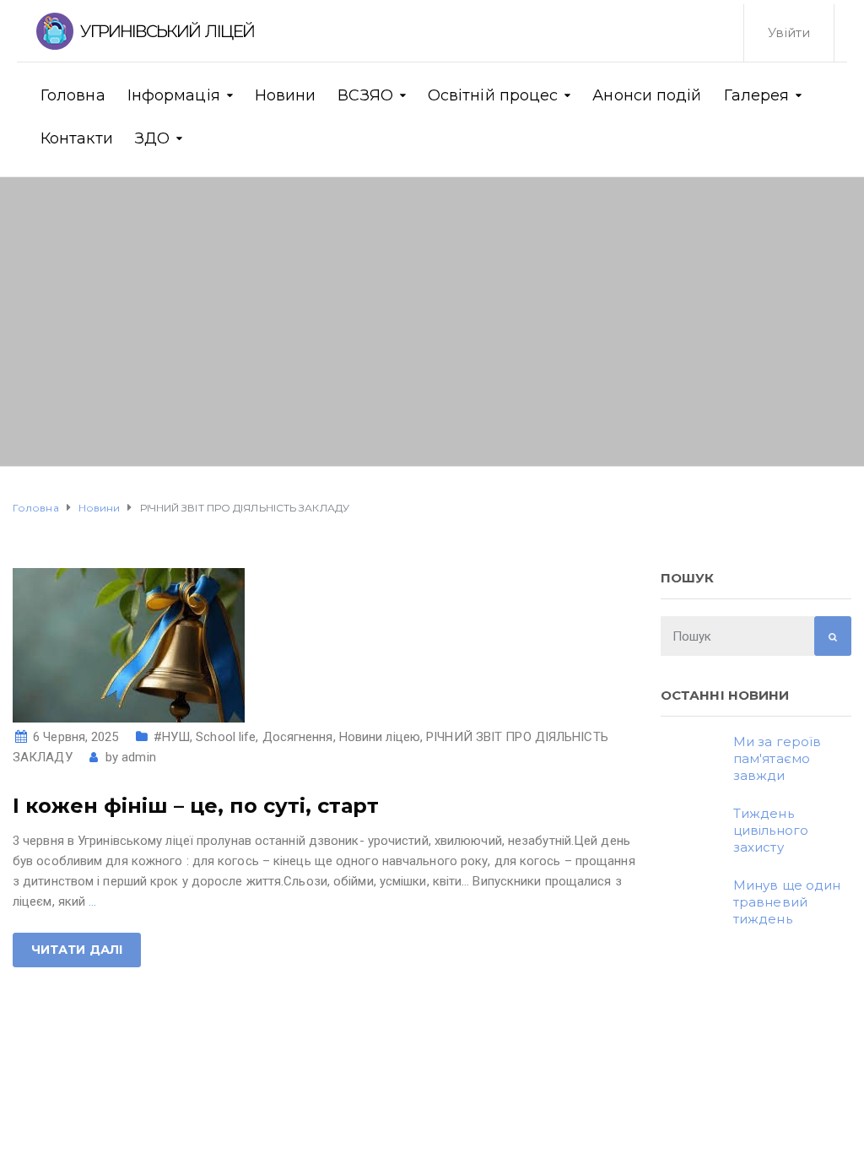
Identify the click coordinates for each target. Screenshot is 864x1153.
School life (226, 736)
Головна (72, 95)
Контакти (76, 138)
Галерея (757, 95)
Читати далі (76, 949)
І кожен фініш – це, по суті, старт (196, 805)
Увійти (789, 32)
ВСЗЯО (365, 95)
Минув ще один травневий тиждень (786, 902)
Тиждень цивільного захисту (770, 830)
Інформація (173, 95)
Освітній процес (493, 95)
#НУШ (172, 736)
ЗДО (152, 138)
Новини (285, 95)
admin (139, 757)
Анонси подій (646, 95)
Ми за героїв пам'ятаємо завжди (777, 758)
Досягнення (297, 736)
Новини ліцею (379, 736)
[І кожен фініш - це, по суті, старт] (129, 644)
